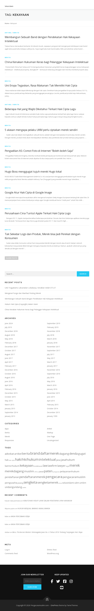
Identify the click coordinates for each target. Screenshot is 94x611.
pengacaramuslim (74, 477)
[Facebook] (52, 581)
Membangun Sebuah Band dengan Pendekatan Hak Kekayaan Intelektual (34, 299)
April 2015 (51, 401)
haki (18, 459)
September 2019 (53, 323)
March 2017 (51, 362)
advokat (9, 453)
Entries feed (51, 550)
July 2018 (50, 335)
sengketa (30, 482)
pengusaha (11, 482)
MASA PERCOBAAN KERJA (20, 516)
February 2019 (52, 327)
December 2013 (53, 412)
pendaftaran (12, 477)
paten (48, 471)
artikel (18, 453)
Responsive (9, 440)
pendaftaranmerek (32, 477)
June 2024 (9, 323)
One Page (51, 436)
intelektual (47, 459)
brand (35, 453)
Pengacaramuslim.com (24, 3)
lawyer (61, 465)
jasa (58, 459)
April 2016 (9, 385)
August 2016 (10, 377)
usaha (24, 487)
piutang (20, 483)
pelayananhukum (69, 471)
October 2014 (52, 408)
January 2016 (52, 389)
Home (7, 23)
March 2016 (51, 385)
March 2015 (9, 404)
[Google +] (61, 587)
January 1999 (52, 416)
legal (67, 466)
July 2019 (8, 327)
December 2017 (11, 346)
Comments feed (11, 553)
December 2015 (11, 393)
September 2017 (53, 350)
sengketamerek (47, 482)
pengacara (54, 476)
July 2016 (50, 377)
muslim (29, 471)
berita (26, 453)
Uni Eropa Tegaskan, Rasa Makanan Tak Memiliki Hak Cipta (41, 85)
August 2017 (10, 354)
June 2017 (9, 358)
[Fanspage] (64, 581)
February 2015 (52, 404)
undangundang (13, 487)
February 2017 (10, 366)
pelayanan (56, 472)
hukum (33, 459)
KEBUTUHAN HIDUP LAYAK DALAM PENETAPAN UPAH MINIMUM (47, 501)
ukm (77, 482)
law (45, 466)
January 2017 (52, 366)
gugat (82, 453)
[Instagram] (71, 581)
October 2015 (10, 397)
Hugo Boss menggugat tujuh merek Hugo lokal (33, 171)
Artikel (8, 33)
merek (75, 465)
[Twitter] (58, 581)
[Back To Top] (47, 599)
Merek (7, 436)
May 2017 (51, 358)
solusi (60, 483)
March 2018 (51, 339)
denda (73, 453)
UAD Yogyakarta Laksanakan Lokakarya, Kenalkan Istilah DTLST (30, 288)
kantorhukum (12, 465)
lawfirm (52, 465)
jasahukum (68, 459)
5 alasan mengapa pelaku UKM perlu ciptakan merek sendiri (41, 130)
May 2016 (51, 381)
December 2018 (11, 331)
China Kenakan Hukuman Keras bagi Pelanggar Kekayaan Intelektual (46, 62)
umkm (82, 482)
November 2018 (53, 331)
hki (24, 459)
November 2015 (53, 393)
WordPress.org (53, 553)
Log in (7, 550)
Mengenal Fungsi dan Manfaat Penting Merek (23, 293)
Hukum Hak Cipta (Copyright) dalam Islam (21, 304)
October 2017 (10, 350)
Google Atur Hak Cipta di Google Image (28, 192)
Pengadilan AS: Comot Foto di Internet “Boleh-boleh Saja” (39, 150)
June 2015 (51, 397)
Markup (50, 432)
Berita (16, 33)
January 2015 (10, 408)
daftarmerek (49, 453)
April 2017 (9, 362)
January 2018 (52, 343)
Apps (7, 429)
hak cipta (12, 460)
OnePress (54, 605)
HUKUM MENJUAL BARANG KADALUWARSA (34, 508)
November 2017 (53, 346)
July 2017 (50, 354)
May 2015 (9, 401)
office (36, 472)
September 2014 (11, 412)
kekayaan (26, 465)
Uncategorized (53, 440)
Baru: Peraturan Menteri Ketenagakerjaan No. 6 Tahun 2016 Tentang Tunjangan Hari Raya (47, 532)
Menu (87, 4)
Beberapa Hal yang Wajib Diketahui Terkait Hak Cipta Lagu (40, 109)
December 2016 (11, 370)
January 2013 (10, 416)
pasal (41, 471)
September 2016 (53, 374)
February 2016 (10, 389)
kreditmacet (38, 466)
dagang (64, 453)
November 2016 (53, 370)
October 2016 (10, 374)
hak (6, 459)
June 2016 (9, 381)
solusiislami (68, 482)
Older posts (11, 258)
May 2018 (9, 339)
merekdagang (14, 471)
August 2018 (10, 335)
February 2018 (10, 343)
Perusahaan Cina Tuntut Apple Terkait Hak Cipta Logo (38, 213)
